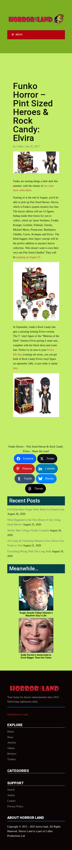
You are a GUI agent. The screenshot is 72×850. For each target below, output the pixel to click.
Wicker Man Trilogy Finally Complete (28, 530)
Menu (19, 34)
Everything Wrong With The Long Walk (29, 551)
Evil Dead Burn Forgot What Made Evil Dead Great (35, 509)
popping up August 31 (28, 257)
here (15, 368)
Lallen (20, 146)
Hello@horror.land (17, 714)
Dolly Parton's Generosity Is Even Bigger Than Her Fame (36, 656)
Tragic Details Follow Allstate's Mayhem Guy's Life (36, 614)
